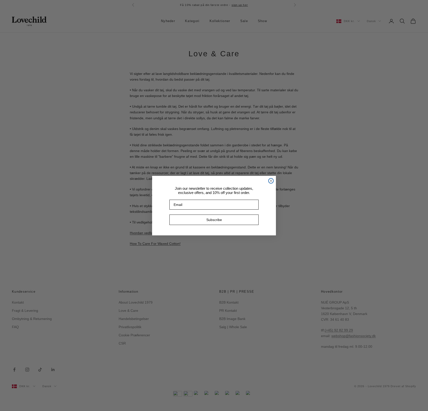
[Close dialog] (270, 180)
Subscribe (214, 220)
